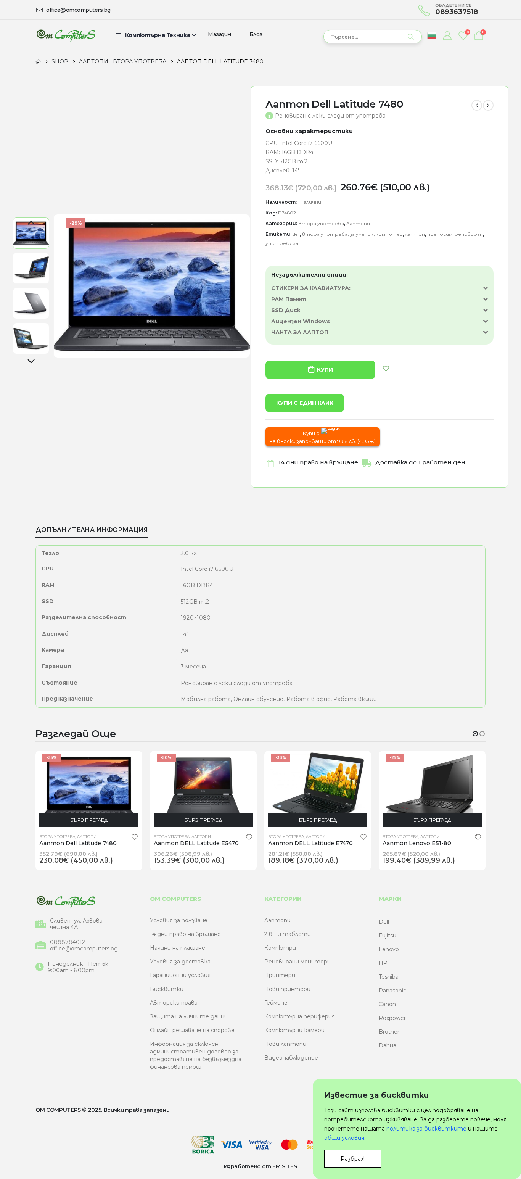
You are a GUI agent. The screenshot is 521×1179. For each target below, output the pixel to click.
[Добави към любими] (134, 836)
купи (325, 369)
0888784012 (67, 942)
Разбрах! (353, 1158)
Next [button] (31, 361)
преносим (439, 234)
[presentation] (55, 286)
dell (296, 234)
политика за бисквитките (426, 1128)
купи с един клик (304, 402)
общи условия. (344, 1137)
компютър (389, 234)
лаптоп (415, 234)
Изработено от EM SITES (260, 1166)
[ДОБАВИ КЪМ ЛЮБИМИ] (386, 368)
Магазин (219, 34)
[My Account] (447, 35)
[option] (31, 233)
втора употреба (324, 234)
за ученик (361, 234)
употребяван (283, 243)
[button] (475, 733)
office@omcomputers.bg (84, 948)
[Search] (410, 36)
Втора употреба (321, 223)
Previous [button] (31, 223)
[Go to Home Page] (38, 61)
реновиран (469, 234)
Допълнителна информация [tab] (91, 529)
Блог (255, 34)
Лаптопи (358, 223)
